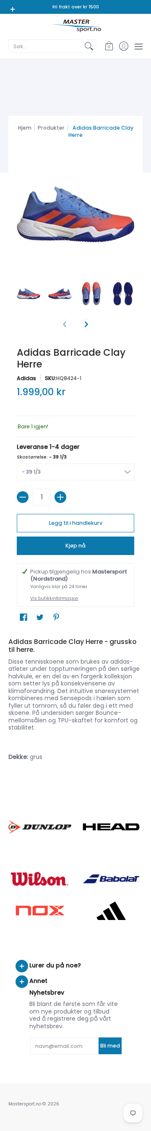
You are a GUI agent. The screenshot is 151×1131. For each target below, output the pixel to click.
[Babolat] (111, 879)
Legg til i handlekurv (75, 522)
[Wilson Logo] (39, 878)
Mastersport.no (24, 1104)
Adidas (26, 378)
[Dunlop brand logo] (39, 827)
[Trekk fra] (23, 497)
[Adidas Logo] (111, 911)
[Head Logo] (111, 826)
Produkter (51, 127)
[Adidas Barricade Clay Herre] (28, 293)
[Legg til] (60, 497)
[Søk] (89, 46)
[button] (109, 46)
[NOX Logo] (39, 910)
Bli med (110, 1045)
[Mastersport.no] (75, 26)
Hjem (24, 127)
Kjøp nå (75, 545)
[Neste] (86, 324)
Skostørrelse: (42, 457)
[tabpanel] (75, 701)
